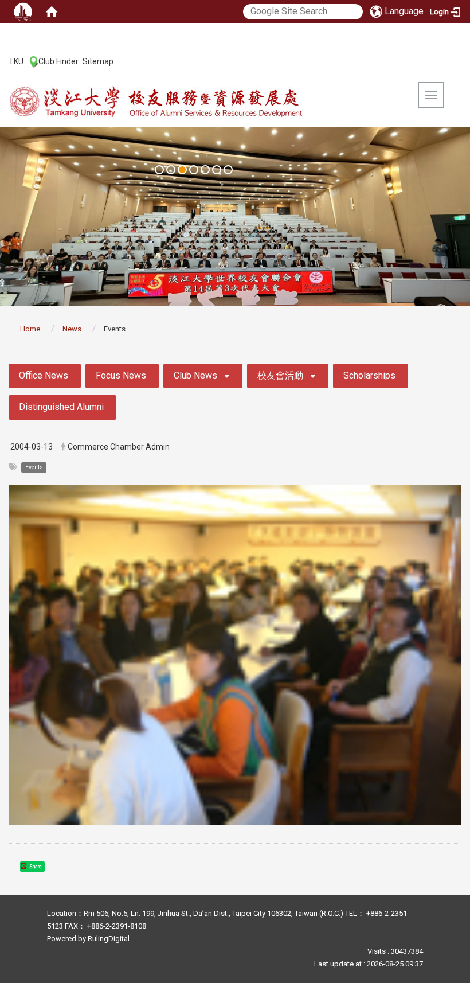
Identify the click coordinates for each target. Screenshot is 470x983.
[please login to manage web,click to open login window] (23, 11)
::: (2, 60)
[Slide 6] (216, 169)
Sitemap (98, 61)
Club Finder (58, 61)
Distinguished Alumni (61, 406)
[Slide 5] (205, 169)
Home (30, 329)
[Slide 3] (182, 169)
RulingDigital (109, 938)
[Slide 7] (228, 169)
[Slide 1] (159, 169)
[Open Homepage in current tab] (51, 11)
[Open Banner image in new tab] (235, 216)
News (71, 329)
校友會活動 (280, 375)
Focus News (121, 375)
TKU (16, 61)
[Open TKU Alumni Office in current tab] (181, 102)
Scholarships (369, 375)
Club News (195, 375)
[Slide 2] (170, 169)
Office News (43, 375)
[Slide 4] (193, 169)
